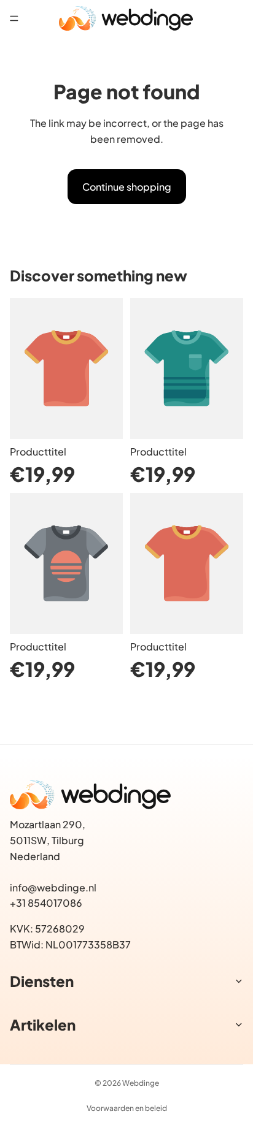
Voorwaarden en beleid (127, 1108)
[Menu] (14, 18)
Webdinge (140, 1083)
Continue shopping (126, 186)
